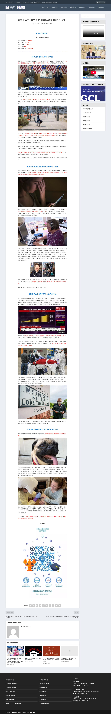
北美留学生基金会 (87, 129)
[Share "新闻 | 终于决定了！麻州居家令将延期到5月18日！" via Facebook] (30, 605)
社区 (48, 7)
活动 (51, 23)
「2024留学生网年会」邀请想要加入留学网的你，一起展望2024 (51, 660)
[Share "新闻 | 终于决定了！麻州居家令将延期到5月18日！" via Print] (59, 605)
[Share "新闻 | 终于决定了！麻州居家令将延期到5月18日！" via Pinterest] (43, 605)
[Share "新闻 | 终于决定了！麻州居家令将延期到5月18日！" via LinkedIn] (46, 605)
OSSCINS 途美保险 (10, 695)
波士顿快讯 (46, 23)
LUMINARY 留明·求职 (11, 687)
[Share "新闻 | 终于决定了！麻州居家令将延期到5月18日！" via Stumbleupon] (53, 605)
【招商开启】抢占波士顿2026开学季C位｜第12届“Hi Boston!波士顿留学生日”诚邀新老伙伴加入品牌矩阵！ (15, 661)
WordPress (32, 712)
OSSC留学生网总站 (88, 109)
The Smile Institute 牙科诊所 (13, 703)
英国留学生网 (86, 125)
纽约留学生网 (86, 117)
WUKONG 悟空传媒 (11, 699)
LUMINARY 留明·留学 (11, 683)
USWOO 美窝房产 (10, 691)
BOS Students (25, 626)
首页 (43, 7)
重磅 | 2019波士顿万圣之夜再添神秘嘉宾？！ (33, 659)
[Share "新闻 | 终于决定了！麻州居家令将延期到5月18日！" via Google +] (37, 605)
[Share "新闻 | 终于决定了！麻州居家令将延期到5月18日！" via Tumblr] (40, 605)
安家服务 (54, 7)
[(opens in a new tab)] (51, 651)
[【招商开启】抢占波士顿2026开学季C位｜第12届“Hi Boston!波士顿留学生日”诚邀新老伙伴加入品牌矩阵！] (15, 651)
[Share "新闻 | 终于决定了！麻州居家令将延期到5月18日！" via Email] (56, 605)
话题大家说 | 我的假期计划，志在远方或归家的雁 (69, 659)
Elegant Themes (16, 712)
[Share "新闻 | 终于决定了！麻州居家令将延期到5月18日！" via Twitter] (33, 605)
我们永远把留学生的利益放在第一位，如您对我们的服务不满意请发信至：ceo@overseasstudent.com (31, 2)
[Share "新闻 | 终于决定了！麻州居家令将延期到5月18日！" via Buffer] (50, 605)
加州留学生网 (86, 121)
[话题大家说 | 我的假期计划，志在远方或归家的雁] (69, 651)
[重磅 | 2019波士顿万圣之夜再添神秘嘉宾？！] (33, 651)
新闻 (42, 23)
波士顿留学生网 (87, 113)
